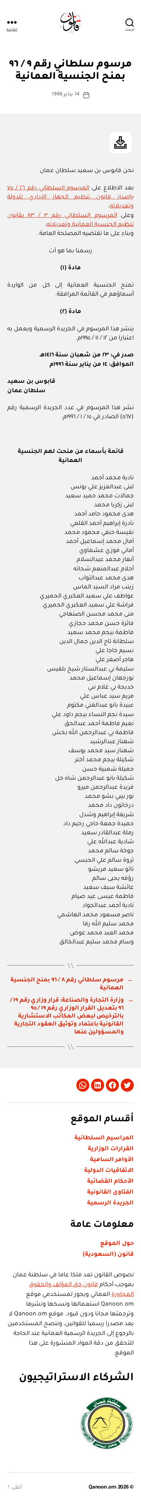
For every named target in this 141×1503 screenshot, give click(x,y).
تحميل (121, 142)
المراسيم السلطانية (104, 1138)
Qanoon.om (102, 1488)
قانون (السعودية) (108, 1254)
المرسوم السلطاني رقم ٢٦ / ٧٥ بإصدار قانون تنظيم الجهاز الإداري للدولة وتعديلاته (70, 197)
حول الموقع (117, 1244)
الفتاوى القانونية (110, 1192)
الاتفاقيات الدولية (109, 1171)
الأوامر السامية (112, 1160)
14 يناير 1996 (66, 94)
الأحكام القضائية (110, 1181)
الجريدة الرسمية (110, 1203)
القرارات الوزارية (111, 1149)
